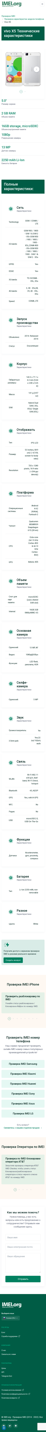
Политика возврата (9, 1398)
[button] (36, 69)
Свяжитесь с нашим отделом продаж (22, 1128)
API (2, 1372)
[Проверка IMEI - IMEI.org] (11, 4)
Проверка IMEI (8, 16)
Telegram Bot (6, 1376)
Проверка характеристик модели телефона (24, 19)
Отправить (23, 1279)
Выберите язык (7, 1313)
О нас (3, 1350)
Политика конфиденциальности (14, 1394)
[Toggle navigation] (42, 4)
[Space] (11, 1304)
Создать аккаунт (13, 960)
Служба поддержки (9, 1336)
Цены (3, 1368)
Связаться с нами (8, 1354)
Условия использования (11, 1390)
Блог (3, 1332)
